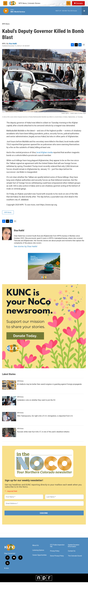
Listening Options (38, 550)
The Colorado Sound (75, 556)
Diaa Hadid (13, 43)
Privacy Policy (54, 551)
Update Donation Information (73, 545)
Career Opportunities (39, 555)
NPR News (6, 24)
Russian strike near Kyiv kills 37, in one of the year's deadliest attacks (43, 432)
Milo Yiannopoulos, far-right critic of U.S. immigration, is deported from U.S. (45, 416)
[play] (6, 11)
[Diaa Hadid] (7, 233)
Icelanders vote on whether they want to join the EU (36, 400)
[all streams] (85, 10)
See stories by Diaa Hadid (25, 246)
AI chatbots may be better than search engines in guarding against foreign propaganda (49, 384)
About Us (35, 545)
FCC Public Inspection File (57, 545)
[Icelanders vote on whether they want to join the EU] (9, 400)
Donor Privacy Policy (57, 556)
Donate (79, 3)
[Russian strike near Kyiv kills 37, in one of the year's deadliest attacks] (9, 432)
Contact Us (71, 551)
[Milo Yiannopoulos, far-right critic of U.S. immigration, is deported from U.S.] (9, 416)
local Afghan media (44, 152)
